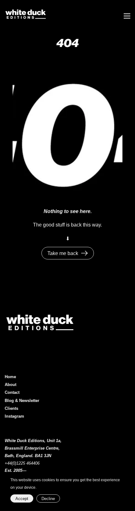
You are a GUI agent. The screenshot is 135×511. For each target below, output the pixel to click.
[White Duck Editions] (62, 16)
